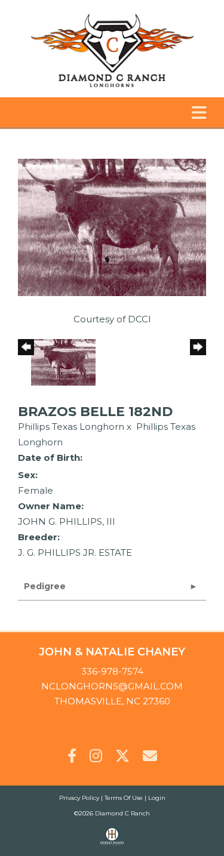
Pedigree (45, 586)
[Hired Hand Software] (112, 841)
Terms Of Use (124, 798)
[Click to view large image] (112, 226)
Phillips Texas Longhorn (71, 426)
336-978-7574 (112, 671)
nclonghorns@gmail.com (112, 686)
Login (156, 798)
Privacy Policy (79, 798)
